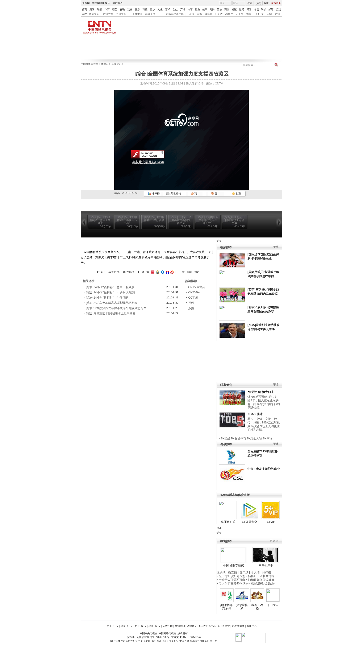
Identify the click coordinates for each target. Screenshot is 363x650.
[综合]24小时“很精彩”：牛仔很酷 (107, 297)
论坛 (256, 9)
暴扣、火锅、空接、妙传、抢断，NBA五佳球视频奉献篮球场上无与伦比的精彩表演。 (263, 424)
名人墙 (255, 572)
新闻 (92, 9)
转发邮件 (129, 271)
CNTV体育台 (196, 287)
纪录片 (218, 14)
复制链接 (114, 271)
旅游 (197, 9)
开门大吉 (273, 605)
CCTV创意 (224, 626)
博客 (248, 9)
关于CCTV (112, 626)
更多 (276, 247)
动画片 (229, 14)
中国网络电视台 (101, 3)
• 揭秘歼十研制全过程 (260, 576)
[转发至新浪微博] (171, 271)
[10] (135, 193)
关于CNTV (140, 626)
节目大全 (121, 14)
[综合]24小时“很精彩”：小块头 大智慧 (110, 292)
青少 (152, 9)
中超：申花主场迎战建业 (263, 469)
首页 (84, 9)
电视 (84, 14)
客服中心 (252, 626)
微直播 (232, 572)
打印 (100, 271)
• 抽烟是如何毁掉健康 (260, 579)
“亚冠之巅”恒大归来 (260, 392)
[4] (126, 193)
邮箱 (271, 9)
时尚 (212, 9)
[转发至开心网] (152, 271)
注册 (258, 3)
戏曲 (129, 9)
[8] (132, 193)
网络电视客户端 (175, 14)
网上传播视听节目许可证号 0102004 (130, 640)
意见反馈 (175, 193)
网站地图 (117, 3)
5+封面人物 (254, 438)
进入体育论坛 (195, 83)
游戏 (278, 9)
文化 (160, 9)
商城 (226, 9)
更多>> (274, 541)
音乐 (137, 9)
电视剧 (208, 14)
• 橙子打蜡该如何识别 (231, 576)
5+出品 (225, 438)
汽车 (190, 9)
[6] (129, 193)
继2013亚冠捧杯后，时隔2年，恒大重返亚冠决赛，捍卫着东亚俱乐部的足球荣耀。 (263, 402)
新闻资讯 (116, 64)
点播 (191, 308)
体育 (107, 9)
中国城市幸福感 (233, 565)
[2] (123, 193)
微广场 (243, 572)
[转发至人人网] (162, 271)
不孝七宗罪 (266, 565)
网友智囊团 (238, 626)
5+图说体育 (238, 438)
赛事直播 (150, 14)
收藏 (238, 193)
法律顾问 (192, 626)
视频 (191, 303)
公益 (175, 9)
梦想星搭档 (242, 606)
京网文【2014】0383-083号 (186, 637)
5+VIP (271, 521)
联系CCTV (126, 626)
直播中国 (137, 14)
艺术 (167, 9)
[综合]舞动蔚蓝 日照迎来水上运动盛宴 (110, 313)
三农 (219, 9)
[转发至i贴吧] (167, 271)
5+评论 (267, 438)
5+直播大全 (249, 521)
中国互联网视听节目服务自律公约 (198, 640)
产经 (182, 9)
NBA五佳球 (255, 414)
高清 (191, 14)
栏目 (277, 14)
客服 (266, 3)
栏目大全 (108, 14)
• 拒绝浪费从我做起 (262, 583)
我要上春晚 (257, 606)
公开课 (239, 14)
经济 (99, 9)
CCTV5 (193, 297)
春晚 (122, 9)
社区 (234, 9)
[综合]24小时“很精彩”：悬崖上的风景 (110, 287)
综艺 (114, 9)
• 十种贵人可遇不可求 (231, 579)
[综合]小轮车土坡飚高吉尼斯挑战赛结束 (112, 303)
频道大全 (94, 14)
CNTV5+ (194, 292)
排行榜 (155, 193)
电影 (199, 14)
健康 (204, 9)
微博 (241, 9)
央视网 (86, 3)
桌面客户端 (228, 521)
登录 (250, 3)
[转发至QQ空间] (157, 271)
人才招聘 (168, 626)
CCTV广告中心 (207, 626)
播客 (248, 14)
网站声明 (180, 626)
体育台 (105, 64)
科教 (144, 9)
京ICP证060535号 (160, 637)
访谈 (263, 9)
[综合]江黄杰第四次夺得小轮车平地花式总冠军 (116, 308)
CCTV (260, 14)
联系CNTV (154, 626)
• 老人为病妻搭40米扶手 (233, 583)
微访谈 (221, 572)
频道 (269, 14)
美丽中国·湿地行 (226, 606)
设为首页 (276, 3)
